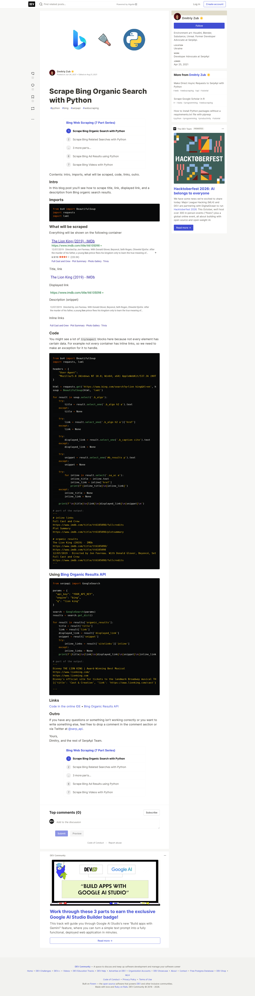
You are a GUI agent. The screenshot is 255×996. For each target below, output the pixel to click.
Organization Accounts (140, 971)
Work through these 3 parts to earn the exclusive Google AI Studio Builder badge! (102, 914)
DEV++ (57, 971)
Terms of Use (145, 979)
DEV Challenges (43, 971)
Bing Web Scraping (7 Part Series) (90, 122)
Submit (62, 833)
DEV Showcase (160, 971)
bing (65, 108)
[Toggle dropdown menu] (165, 855)
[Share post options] (33, 119)
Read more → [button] (105, 940)
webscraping (91, 108)
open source (109, 983)
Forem (93, 983)
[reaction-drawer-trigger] (33, 75)
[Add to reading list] (32, 98)
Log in (196, 4)
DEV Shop (221, 971)
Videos (66, 971)
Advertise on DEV (117, 971)
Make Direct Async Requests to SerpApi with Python (198, 87)
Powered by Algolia (126, 4)
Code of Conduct (95, 842)
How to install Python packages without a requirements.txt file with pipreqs (197, 114)
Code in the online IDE (65, 706)
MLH (127, 975)
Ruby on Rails (121, 987)
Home (30, 971)
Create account (214, 4)
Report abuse (115, 842)
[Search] (41, 4)
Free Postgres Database (202, 971)
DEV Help (101, 971)
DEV (139, 983)
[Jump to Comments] (32, 86)
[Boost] (32, 108)
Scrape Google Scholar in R (193, 100)
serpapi (76, 108)
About (174, 971)
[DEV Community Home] (31, 4)
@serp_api (75, 729)
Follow (199, 25)
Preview (77, 833)
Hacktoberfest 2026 (185, 209)
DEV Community (82, 966)
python (55, 108)
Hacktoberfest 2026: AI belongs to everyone (194, 191)
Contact (183, 971)
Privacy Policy (129, 979)
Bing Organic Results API (83, 574)
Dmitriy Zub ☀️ (65, 71)
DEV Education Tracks (83, 971)
